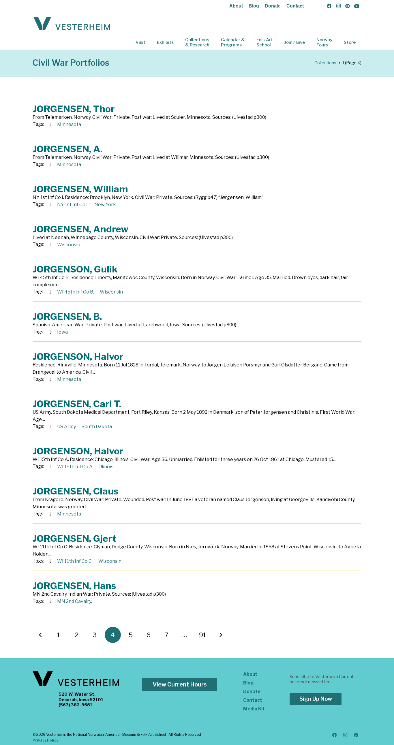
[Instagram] (338, 6)
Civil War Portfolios (71, 63)
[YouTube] (356, 6)
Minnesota (69, 124)
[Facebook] (329, 6)
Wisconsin (68, 244)
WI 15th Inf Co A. (75, 466)
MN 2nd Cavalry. (74, 601)
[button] (149, 42)
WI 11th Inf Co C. (75, 561)
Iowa (62, 332)
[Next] (221, 635)
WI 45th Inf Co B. (75, 292)
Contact (295, 5)
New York (105, 204)
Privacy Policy (45, 740)
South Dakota (97, 426)
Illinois (106, 466)
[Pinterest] (347, 6)
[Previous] (41, 635)
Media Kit (254, 709)
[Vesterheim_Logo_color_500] (72, 23)
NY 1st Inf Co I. (73, 204)
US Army (66, 426)
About (236, 5)
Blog (254, 5)
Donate (273, 5)
